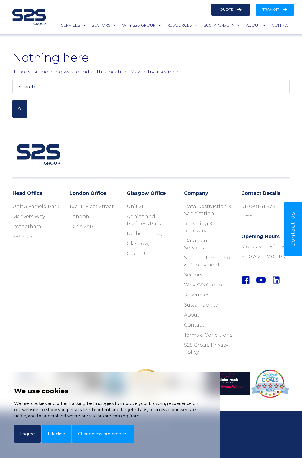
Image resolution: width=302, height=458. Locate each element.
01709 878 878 (258, 206)
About (253, 25)
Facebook (251, 280)
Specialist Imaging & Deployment (207, 261)
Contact (281, 25)
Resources (179, 25)
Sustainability (218, 25)
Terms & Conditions (208, 335)
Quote (227, 9)
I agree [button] (27, 433)
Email (248, 216)
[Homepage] (29, 17)
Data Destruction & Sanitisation (208, 210)
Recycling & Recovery (198, 227)
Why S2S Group (139, 25)
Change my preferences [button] (103, 433)
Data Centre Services (199, 244)
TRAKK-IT (271, 9)
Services (70, 25)
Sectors (101, 25)
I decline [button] (56, 433)
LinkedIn (281, 280)
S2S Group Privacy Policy (206, 348)
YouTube (266, 280)
